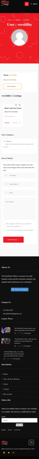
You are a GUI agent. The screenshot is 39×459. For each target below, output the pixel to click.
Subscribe (19, 425)
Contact (6, 389)
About (5, 384)
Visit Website (11, 86)
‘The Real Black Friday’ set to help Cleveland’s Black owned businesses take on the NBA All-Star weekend (14, 354)
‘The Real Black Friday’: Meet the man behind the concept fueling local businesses (25, 341)
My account (7, 394)
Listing (17, 430)
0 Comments (27, 333)
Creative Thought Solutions (22, 449)
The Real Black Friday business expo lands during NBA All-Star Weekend (24, 329)
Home (10, 20)
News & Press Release (11, 379)
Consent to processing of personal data (20, 230)
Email (3, 417)
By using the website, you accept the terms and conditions (18, 225)
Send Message (13, 239)
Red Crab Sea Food (13, 108)
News (10, 430)
